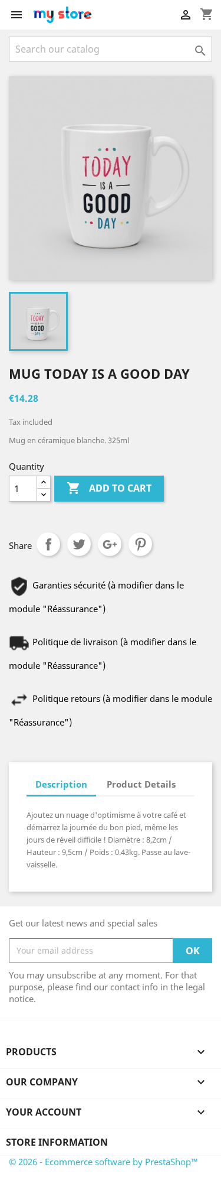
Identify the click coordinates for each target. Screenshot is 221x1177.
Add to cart (109, 488)
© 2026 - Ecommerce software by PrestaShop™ (103, 1162)
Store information (57, 1142)
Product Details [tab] (141, 784)
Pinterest (140, 544)
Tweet (79, 544)
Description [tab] (61, 784)
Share (48, 544)
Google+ (109, 544)
